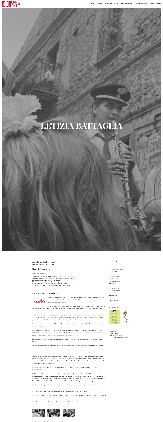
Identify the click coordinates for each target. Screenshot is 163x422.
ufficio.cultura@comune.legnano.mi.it (62, 285)
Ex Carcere (114, 271)
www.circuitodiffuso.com (116, 335)
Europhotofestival (52, 421)
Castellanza (113, 293)
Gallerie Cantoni (115, 288)
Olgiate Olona (113, 295)
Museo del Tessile (116, 274)
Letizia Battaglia (60, 421)
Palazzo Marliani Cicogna (118, 269)
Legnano (36, 421)
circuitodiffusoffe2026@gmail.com (119, 337)
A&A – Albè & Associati (117, 278)
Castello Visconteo (68, 421)
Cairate (112, 297)
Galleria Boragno (116, 276)
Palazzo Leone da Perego (118, 286)
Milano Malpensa (114, 300)
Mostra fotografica (43, 421)
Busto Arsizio (113, 267)
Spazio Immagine (116, 281)
